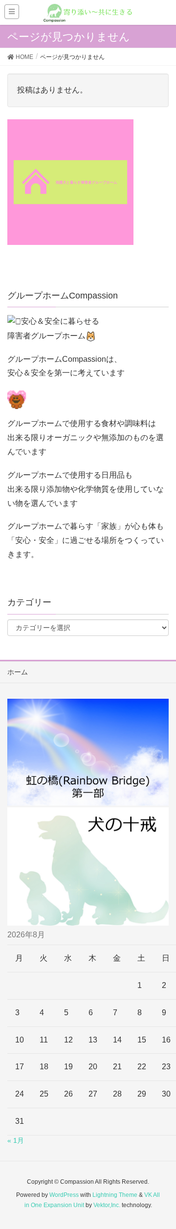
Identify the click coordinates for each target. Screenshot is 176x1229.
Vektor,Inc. (106, 1205)
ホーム (17, 672)
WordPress (64, 1195)
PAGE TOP (161, 1183)
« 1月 (15, 1140)
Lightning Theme (114, 1195)
